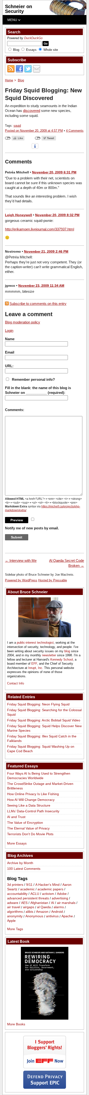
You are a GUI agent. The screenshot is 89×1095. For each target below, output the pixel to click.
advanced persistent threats (28, 898)
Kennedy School (61, 659)
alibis (29, 912)
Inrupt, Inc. (35, 668)
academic (27, 889)
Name (9, 339)
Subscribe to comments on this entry (37, 304)
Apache (67, 916)
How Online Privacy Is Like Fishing (33, 794)
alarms (59, 907)
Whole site (50, 50)
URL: (9, 366)
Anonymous (34, 916)
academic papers (50, 889)
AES (24, 903)
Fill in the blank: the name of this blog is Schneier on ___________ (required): (38, 390)
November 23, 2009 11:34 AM (41, 285)
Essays (31, 50)
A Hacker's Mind (47, 884)
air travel (13, 907)
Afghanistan (39, 903)
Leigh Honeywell (18, 215)
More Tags (15, 929)
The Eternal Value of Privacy (28, 828)
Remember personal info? (33, 379)
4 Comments (75, 130)
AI (52, 903)
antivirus (52, 916)
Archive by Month (20, 863)
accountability (17, 894)
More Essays (17, 843)
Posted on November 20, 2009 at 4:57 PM (34, 130)
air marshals (66, 903)
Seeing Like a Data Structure (28, 805)
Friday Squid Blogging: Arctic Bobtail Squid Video (43, 720)
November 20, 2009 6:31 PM (54, 172)
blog (67, 651)
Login (9, 330)
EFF (34, 663)
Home (9, 80)
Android (57, 912)
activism (48, 894)
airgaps (28, 907)
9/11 (29, 884)
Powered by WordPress (21, 580)
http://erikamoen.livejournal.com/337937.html (39, 229)
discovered (31, 111)
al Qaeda (44, 907)
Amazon (42, 912)
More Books (16, 1024)
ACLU (34, 894)
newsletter (49, 655)
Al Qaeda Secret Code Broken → (66, 562)
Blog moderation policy (22, 322)
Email (9, 352)
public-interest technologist (35, 642)
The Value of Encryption (25, 822)
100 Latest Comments (23, 869)
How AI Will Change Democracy (31, 800)
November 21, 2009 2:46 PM (46, 251)
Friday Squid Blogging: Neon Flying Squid (38, 704)
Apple (11, 921)
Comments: (14, 410)
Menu (12, 20)
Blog (16, 50)
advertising (60, 898)
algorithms (15, 912)
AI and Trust (16, 817)
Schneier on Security (18, 9)
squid (17, 125)
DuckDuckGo (33, 38)
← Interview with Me (21, 560)
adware (12, 903)
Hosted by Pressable (52, 580)
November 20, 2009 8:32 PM (57, 215)
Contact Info (15, 683)
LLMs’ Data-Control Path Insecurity (33, 811)
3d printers (15, 884)
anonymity (15, 916)
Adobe (62, 894)
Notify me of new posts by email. (32, 528)
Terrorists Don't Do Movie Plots (30, 834)
